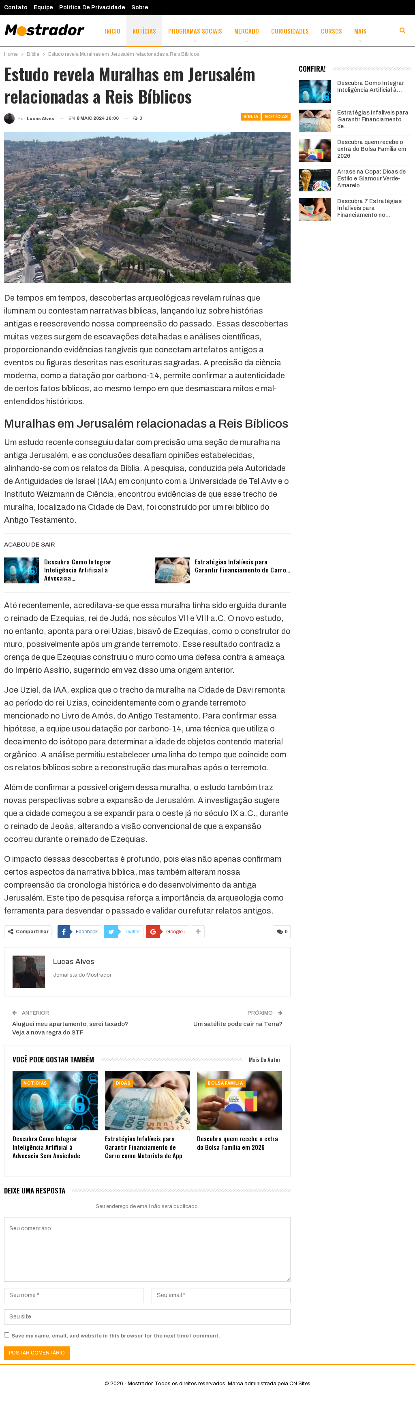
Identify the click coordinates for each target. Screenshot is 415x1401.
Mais (360, 30)
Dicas (123, 1083)
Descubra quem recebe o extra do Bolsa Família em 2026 (371, 149)
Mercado (246, 30)
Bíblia (251, 116)
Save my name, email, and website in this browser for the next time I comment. (115, 1336)
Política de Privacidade (92, 7)
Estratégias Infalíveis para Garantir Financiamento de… (373, 119)
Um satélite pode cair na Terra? (237, 1024)
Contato (16, 7)
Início (112, 30)
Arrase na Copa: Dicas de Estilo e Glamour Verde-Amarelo (371, 179)
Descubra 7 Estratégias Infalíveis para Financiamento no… (369, 208)
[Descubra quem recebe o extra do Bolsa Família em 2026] (239, 1100)
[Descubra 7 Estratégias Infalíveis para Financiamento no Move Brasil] (315, 209)
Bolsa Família (225, 1083)
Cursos (331, 30)
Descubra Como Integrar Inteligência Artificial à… (370, 86)
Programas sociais (195, 30)
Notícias (144, 30)
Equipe (43, 7)
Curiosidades (290, 30)
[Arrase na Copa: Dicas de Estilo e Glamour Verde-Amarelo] (315, 180)
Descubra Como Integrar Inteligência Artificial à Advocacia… (78, 569)
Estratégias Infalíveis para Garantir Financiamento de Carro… (243, 565)
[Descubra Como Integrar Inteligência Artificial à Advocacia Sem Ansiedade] (21, 570)
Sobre (139, 7)
